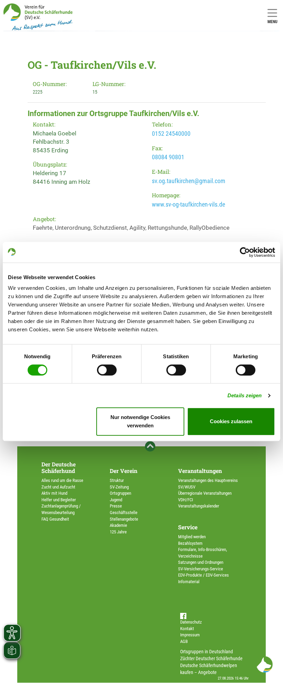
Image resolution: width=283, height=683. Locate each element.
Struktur (117, 480)
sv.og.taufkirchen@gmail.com (188, 180)
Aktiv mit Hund (54, 493)
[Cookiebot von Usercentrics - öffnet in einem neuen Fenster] (245, 252)
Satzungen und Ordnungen (200, 562)
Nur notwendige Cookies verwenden (140, 421)
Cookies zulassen (231, 421)
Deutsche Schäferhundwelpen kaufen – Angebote (208, 669)
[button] (264, 664)
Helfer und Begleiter (58, 499)
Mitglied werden (192, 536)
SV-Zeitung (119, 487)
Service (187, 527)
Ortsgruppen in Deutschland (206, 651)
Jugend (116, 499)
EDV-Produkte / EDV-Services (203, 575)
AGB (184, 641)
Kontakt (187, 628)
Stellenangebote (124, 519)
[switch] (107, 370)
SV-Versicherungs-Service (200, 568)
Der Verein (123, 470)
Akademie (118, 525)
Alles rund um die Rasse (62, 480)
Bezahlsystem (190, 543)
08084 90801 (168, 157)
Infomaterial (188, 581)
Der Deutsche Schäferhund (58, 467)
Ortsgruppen (120, 493)
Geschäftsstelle (123, 512)
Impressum (190, 634)
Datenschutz (191, 622)
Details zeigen (244, 395)
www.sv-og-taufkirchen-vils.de (188, 204)
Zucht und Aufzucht (58, 487)
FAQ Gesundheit (55, 519)
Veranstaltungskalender (198, 506)
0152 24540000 (171, 133)
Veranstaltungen (200, 470)
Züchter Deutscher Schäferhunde (211, 658)
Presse (116, 506)
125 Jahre (118, 531)
